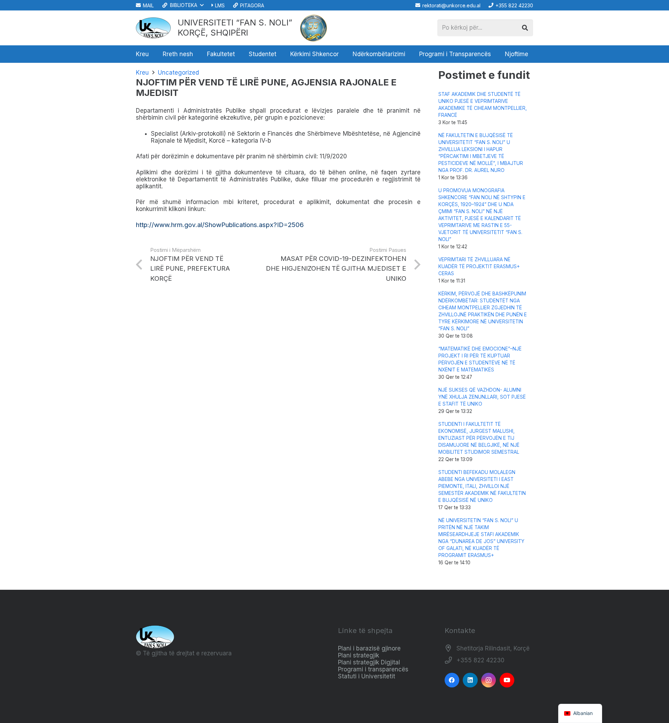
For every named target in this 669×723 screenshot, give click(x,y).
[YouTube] (507, 680)
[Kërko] (524, 28)
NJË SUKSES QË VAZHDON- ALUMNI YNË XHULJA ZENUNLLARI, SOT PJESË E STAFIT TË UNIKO (482, 397)
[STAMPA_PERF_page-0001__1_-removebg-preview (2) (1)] (314, 28)
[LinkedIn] (470, 680)
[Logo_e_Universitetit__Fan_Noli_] (153, 27)
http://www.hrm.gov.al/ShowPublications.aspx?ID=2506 (220, 225)
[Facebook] (452, 680)
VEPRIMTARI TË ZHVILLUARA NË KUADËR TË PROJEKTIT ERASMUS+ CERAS (479, 266)
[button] (182, 5)
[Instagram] (488, 680)
